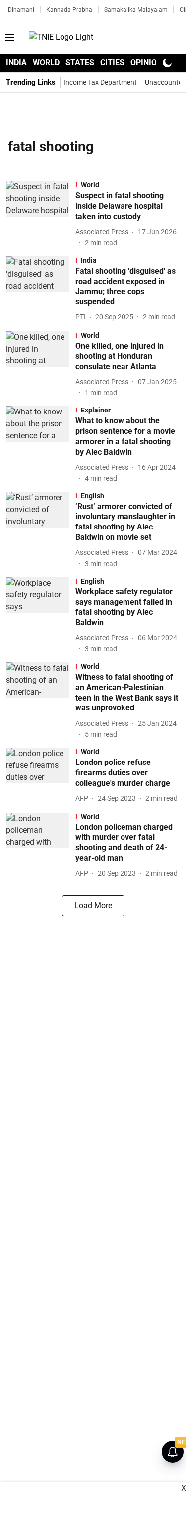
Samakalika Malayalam (136, 9)
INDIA (16, 62)
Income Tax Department (100, 82)
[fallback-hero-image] (40, 214)
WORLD (46, 62)
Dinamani (21, 9)
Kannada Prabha (69, 9)
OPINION (146, 62)
